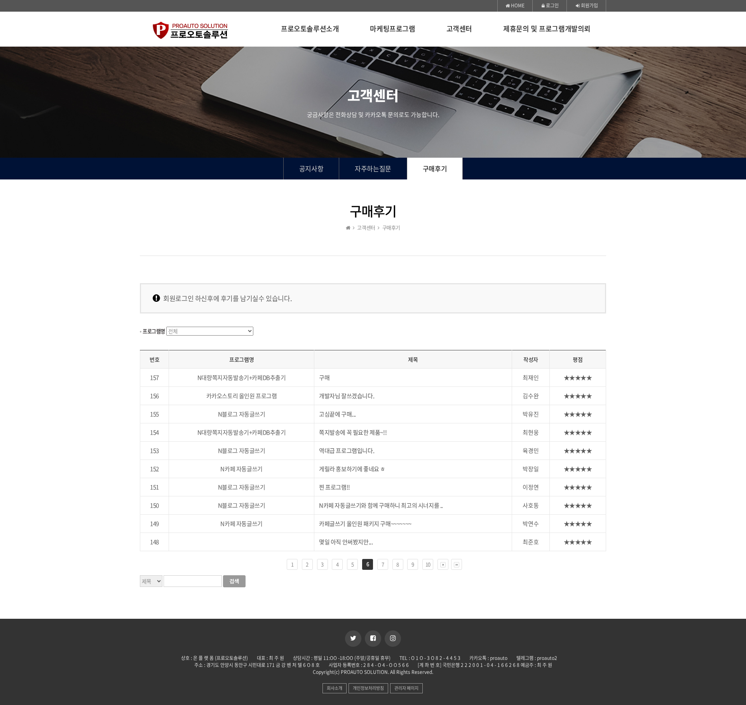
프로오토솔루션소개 (310, 29)
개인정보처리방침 (368, 688)
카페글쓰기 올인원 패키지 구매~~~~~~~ (365, 523)
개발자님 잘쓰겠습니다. (346, 396)
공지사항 (311, 168)
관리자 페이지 (406, 688)
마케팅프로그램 (392, 29)
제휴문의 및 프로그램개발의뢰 (547, 29)
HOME (517, 5)
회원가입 (589, 5)
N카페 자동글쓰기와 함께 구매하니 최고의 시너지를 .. (381, 505)
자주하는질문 (373, 168)
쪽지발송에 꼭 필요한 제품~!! (353, 432)
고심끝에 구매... (337, 414)
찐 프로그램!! (334, 487)
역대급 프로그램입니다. (346, 450)
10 (428, 564)
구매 (324, 377)
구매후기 (435, 168)
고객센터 (459, 29)
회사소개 (334, 688)
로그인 (552, 5)
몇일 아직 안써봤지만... (346, 542)
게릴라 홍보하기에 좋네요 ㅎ (352, 469)
